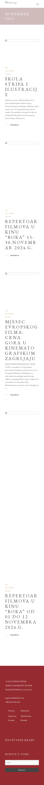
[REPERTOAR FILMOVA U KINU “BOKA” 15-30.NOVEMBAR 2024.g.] (22, 174)
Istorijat (9, 720)
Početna (11, 710)
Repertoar (10, 716)
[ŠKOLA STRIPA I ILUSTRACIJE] (22, 51)
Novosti (8, 74)
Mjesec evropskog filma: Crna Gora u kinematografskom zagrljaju (21, 340)
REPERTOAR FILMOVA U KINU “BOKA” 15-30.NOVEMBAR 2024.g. (21, 234)
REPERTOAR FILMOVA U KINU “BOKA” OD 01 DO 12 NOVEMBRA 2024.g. (21, 611)
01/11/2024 (9, 587)
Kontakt (24, 720)
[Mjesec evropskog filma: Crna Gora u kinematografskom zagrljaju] (22, 289)
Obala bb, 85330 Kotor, (14, 689)
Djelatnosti (25, 710)
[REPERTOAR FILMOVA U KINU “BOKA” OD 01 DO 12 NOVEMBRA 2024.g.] (22, 496)
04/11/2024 (9, 313)
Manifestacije (26, 716)
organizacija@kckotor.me (14, 698)
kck (6, 67)
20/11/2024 (9, 71)
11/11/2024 (9, 213)
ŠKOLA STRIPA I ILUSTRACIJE (21, 86)
